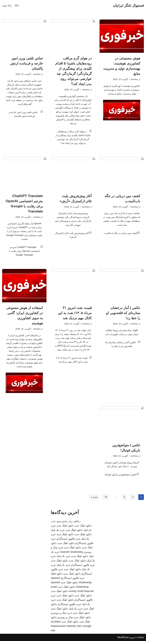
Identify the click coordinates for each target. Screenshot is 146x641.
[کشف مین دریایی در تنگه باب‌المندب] (122, 173)
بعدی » (94, 497)
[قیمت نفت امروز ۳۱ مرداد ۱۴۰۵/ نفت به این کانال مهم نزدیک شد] (73, 285)
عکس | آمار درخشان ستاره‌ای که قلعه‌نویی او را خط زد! (123, 313)
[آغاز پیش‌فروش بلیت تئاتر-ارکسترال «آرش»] (73, 173)
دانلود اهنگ (56, 573)
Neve (141, 637)
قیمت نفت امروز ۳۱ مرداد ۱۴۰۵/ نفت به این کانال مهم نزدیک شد (75, 313)
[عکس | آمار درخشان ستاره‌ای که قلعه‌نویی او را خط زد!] (122, 285)
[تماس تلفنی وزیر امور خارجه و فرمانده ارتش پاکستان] (24, 36)
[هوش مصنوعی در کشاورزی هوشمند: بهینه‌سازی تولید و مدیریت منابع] (122, 36)
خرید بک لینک (58, 530)
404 (17, 5)
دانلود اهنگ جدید (83, 525)
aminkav (134, 79)
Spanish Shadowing (71, 551)
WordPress (123, 637)
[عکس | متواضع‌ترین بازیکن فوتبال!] (122, 423)
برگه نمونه (7, 5)
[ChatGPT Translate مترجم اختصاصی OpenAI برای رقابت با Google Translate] (24, 173)
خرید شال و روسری (61, 612)
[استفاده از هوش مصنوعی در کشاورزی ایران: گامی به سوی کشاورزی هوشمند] (24, 285)
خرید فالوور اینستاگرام (68, 538)
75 (106, 497)
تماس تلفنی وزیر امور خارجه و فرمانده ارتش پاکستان (26, 63)
